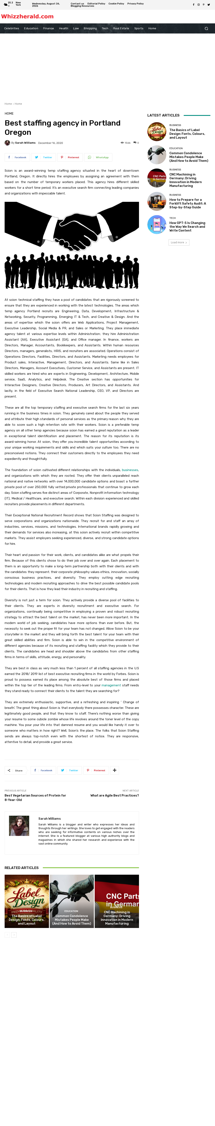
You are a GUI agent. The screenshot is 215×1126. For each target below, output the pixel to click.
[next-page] (14, 935)
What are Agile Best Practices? (114, 795)
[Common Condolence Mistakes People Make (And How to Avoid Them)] (72, 901)
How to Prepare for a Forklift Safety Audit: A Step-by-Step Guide (187, 203)
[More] (114, 770)
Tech (172, 218)
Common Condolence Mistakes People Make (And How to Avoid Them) (71, 919)
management (111, 685)
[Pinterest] (203, 4)
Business (26, 911)
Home (8, 104)
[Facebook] (193, 4)
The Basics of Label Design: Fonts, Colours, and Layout (27, 919)
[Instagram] (198, 4)
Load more (177, 242)
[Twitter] (208, 4)
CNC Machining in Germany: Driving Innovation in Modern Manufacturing (117, 917)
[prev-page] (7, 935)
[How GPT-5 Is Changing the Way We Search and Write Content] (156, 224)
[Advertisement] (107, 65)
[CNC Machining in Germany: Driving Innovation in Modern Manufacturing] (117, 901)
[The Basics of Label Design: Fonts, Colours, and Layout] (27, 901)
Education (71, 911)
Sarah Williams (25, 142)
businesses (130, 470)
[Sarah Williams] (8, 143)
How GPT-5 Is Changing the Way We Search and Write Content (187, 226)
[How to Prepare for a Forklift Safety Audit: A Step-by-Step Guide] (156, 201)
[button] (206, 28)
